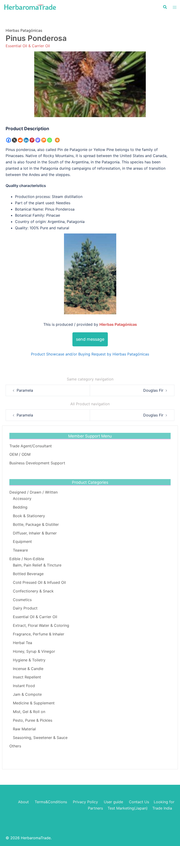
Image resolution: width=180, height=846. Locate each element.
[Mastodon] (37, 140)
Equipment (22, 541)
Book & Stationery (29, 515)
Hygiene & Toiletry (29, 660)
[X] (14, 140)
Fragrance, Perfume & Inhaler (38, 634)
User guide (114, 801)
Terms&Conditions (51, 801)
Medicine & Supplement (34, 703)
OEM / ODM (19, 454)
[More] (57, 140)
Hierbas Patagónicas (24, 30)
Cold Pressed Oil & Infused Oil (39, 582)
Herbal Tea (22, 642)
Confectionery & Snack (33, 591)
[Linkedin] (26, 140)
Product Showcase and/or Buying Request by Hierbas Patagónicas (90, 354)
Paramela (25, 390)
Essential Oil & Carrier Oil (28, 45)
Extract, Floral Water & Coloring (41, 625)
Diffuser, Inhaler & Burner (35, 533)
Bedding (20, 507)
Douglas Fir (153, 390)
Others (15, 746)
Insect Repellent (27, 677)
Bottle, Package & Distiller (36, 524)
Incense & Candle (28, 668)
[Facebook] (8, 140)
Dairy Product (25, 608)
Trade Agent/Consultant (30, 446)
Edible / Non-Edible (26, 558)
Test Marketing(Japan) (128, 808)
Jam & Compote (27, 694)
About (23, 801)
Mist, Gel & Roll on (29, 711)
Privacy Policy (85, 801)
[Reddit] (20, 140)
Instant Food (24, 685)
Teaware (20, 550)
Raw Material (24, 729)
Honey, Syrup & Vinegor (34, 651)
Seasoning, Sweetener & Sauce (40, 737)
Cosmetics (22, 599)
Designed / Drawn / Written (33, 492)
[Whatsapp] (49, 140)
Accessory (22, 498)
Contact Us (139, 801)
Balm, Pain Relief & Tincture (37, 565)
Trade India (162, 808)
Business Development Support (37, 463)
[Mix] (43, 140)
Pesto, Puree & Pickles (32, 720)
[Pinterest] (32, 140)
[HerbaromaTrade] (30, 6)
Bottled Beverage (28, 573)
